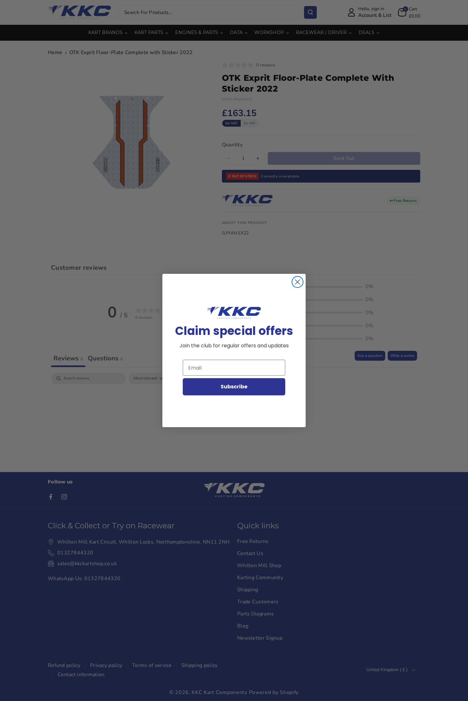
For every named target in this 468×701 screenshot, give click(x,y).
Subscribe (234, 386)
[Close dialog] (297, 282)
